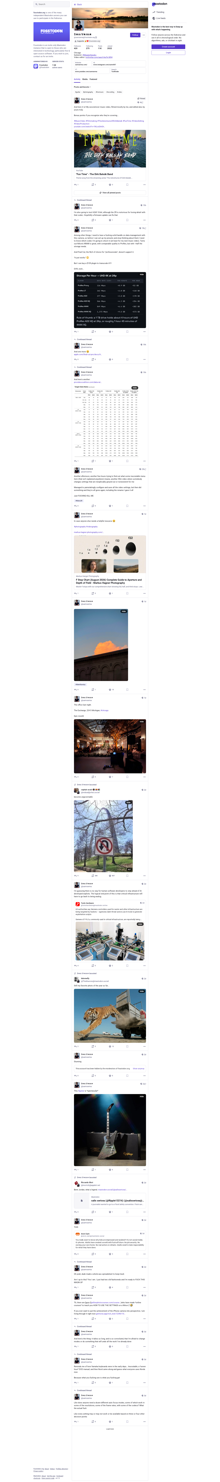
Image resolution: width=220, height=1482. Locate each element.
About (47, 1469)
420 (75, 48)
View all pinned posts (111, 193)
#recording (110, 92)
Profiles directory (62, 1469)
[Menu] (143, 35)
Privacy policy (38, 1471)
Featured (93, 79)
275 (88, 48)
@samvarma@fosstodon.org (84, 37)
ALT (129, 869)
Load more (110, 1429)
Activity (77, 79)
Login (168, 52)
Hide (142, 274)
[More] (144, 184)
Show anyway (138, 1069)
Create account (168, 47)
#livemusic (100, 92)
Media (85, 79)
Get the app (51, 1476)
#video (119, 92)
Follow (135, 35)
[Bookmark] (127, 184)
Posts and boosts (81, 87)
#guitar (77, 92)
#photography (88, 92)
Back (79, 4)
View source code (48, 1478)
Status (52, 1469)
